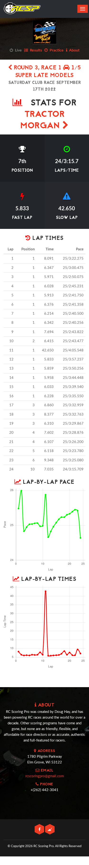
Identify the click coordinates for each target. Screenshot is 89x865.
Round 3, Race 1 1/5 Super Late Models (46, 72)
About (73, 50)
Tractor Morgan (42, 120)
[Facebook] (40, 829)
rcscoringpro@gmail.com (44, 776)
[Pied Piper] (50, 829)
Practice (56, 50)
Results (35, 50)
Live (17, 50)
